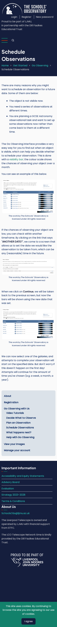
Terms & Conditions (13, 501)
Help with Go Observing (20, 437)
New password (44, 17)
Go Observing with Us (16, 408)
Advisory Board (10, 482)
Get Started (20, 65)
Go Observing (40, 65)
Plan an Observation (18, 422)
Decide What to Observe (21, 418)
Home (5, 65)
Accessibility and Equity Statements (23, 476)
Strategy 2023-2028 (13, 495)
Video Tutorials (15, 413)
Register (26, 17)
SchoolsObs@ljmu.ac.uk (16, 513)
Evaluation (8, 488)
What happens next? (18, 432)
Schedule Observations (20, 427)
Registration (11, 402)
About (7, 396)
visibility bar (16, 159)
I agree (28, 621)
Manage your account (17, 450)
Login (14, 17)
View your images (14, 444)
